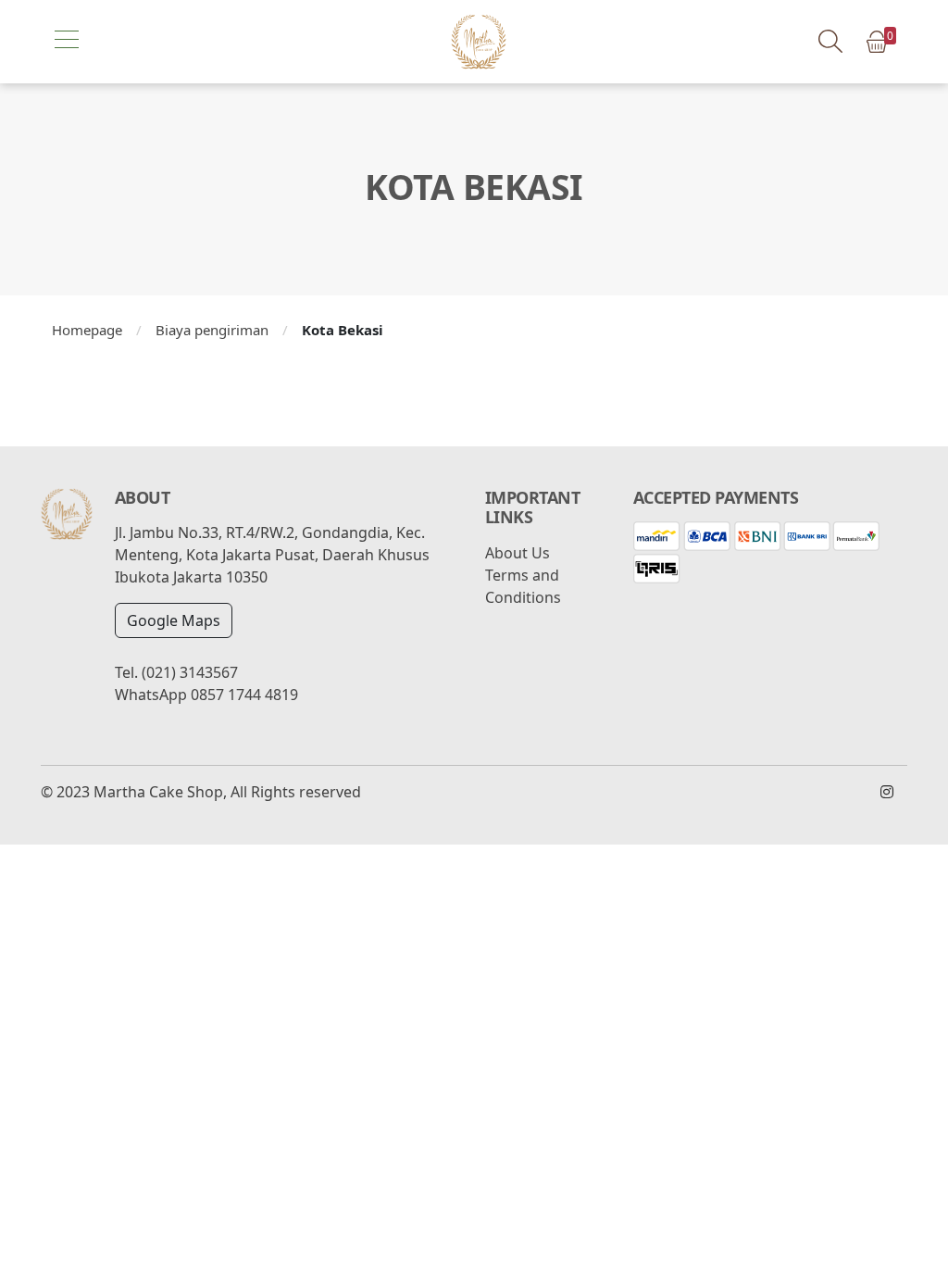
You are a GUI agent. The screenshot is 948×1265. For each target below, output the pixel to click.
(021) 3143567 (190, 672)
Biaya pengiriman (212, 329)
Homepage (87, 329)
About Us (517, 553)
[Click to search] (830, 41)
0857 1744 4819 (244, 694)
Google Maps (173, 620)
